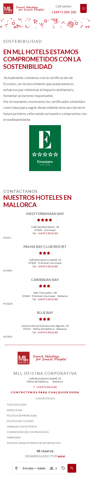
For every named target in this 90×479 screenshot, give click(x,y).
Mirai (61, 456)
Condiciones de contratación (28, 432)
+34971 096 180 (63, 12)
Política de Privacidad (22, 415)
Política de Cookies (20, 421)
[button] (72, 468)
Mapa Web (13, 437)
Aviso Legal (14, 410)
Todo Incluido (17, 404)
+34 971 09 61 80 (48, 233)
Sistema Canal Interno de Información (34, 443)
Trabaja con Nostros (22, 426)
